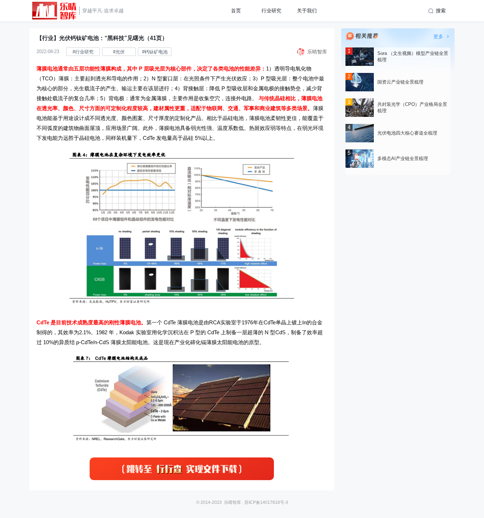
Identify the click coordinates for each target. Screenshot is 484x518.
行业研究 (271, 10)
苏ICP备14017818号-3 (266, 502)
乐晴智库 (232, 502)
